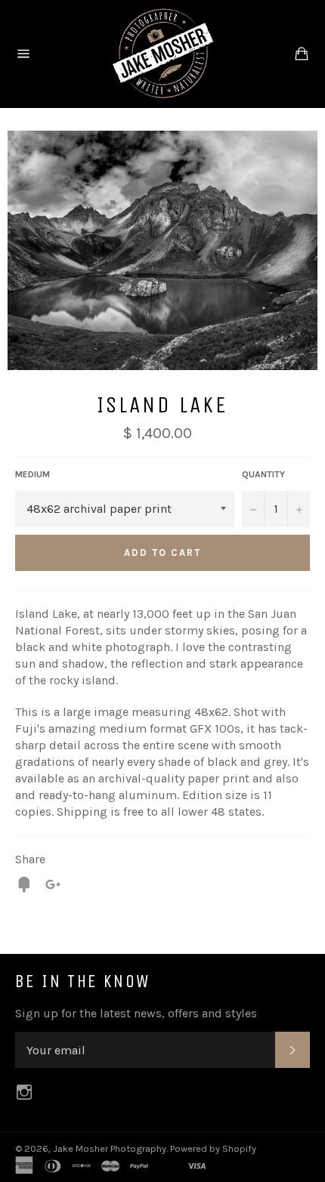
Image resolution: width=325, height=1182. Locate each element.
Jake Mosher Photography (109, 1148)
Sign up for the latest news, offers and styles (136, 1013)
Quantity (263, 474)
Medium (32, 474)
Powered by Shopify (213, 1148)
